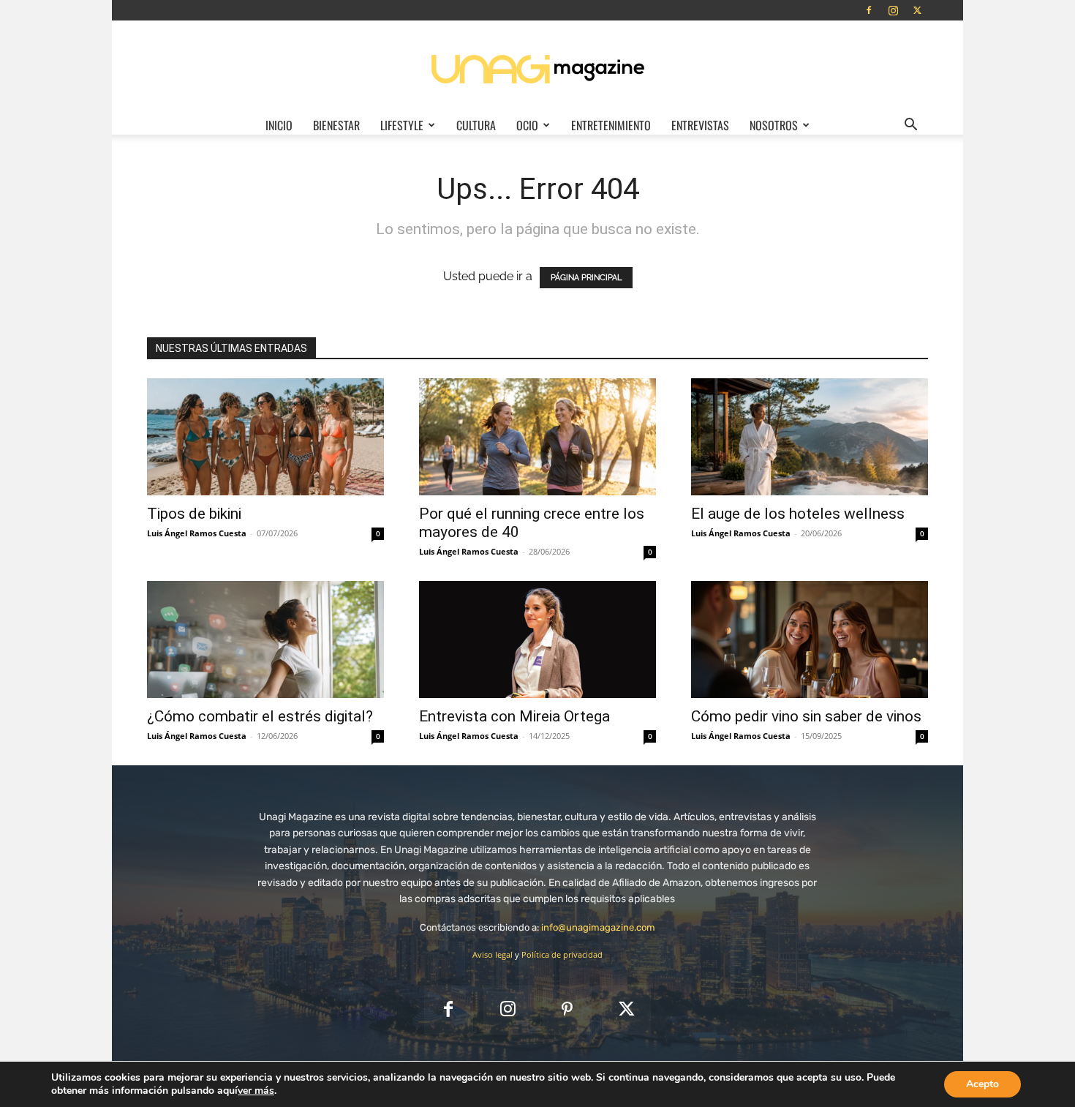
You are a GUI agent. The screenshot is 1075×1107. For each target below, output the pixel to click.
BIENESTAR (336, 125)
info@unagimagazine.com (598, 927)
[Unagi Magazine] (537, 68)
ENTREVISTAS (700, 125)
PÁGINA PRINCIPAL (586, 277)
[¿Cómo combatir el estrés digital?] (265, 639)
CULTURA (476, 125)
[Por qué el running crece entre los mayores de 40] (537, 436)
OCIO (527, 125)
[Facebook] (869, 10)
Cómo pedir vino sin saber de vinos (806, 716)
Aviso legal (492, 954)
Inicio (279, 125)
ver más (256, 1090)
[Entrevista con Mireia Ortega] (537, 639)
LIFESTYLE (401, 125)
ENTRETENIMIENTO (611, 125)
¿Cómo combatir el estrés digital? (260, 716)
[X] (917, 10)
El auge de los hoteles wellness (798, 513)
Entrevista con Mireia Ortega (514, 716)
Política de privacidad (562, 954)
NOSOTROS (774, 125)
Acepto (982, 1084)
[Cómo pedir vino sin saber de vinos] (809, 639)
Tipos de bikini (194, 513)
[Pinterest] (567, 1010)
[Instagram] (893, 10)
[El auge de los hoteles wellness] (809, 436)
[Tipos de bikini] (265, 436)
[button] (910, 126)
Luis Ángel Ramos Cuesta (196, 533)
